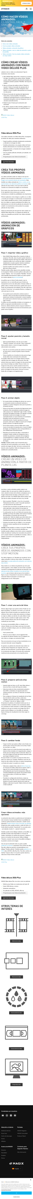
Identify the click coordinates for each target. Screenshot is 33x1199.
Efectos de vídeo (16, 977)
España (17, 1168)
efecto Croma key (26, 766)
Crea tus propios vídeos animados (11, 46)
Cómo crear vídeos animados (10, 44)
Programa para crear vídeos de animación (14, 156)
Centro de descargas (6, 1136)
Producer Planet (21, 1136)
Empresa (3, 1150)
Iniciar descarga (9, 161)
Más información (21, 1152)
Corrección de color (16, 1012)
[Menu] (30, 8)
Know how (4, 1133)
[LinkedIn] (10, 1115)
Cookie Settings (16, 1196)
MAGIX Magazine (21, 1130)
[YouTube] (2, 1115)
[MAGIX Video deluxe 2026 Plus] (16, 123)
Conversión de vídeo (16, 1048)
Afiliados (3, 1141)
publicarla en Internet (6, 845)
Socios (3, 1138)
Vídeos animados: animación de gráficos (13, 48)
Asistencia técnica (5, 1130)
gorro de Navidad (17, 277)
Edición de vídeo (16, 941)
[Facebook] (14, 1115)
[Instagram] (6, 1115)
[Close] (31, 1180)
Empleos (3, 1155)
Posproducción (16, 1084)
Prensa (3, 1158)
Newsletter (4, 1152)
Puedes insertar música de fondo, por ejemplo (19, 823)
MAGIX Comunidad (22, 1133)
